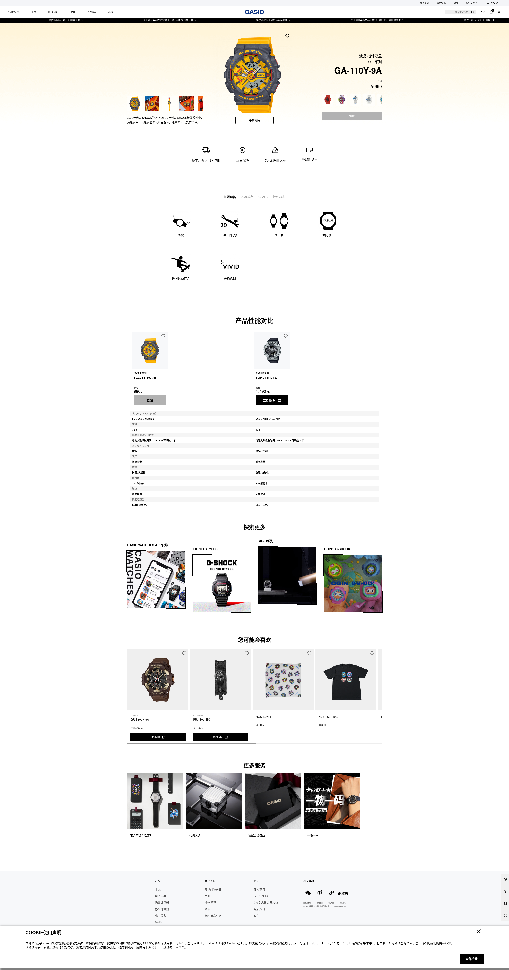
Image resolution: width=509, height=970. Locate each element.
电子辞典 (91, 12)
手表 (33, 12)
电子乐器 (52, 12)
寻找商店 (254, 120)
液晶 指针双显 (370, 55)
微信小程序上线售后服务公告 (37, 20)
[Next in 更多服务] (379, 810)
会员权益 (424, 2)
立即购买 (269, 400)
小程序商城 (14, 12)
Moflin (111, 12)
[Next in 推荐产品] (379, 698)
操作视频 (279, 197)
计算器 (71, 12)
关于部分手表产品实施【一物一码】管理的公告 (141, 20)
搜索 (472, 12)
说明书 (263, 197)
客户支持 (470, 2)
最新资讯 (441, 2)
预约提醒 (155, 737)
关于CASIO (492, 2)
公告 (456, 2)
